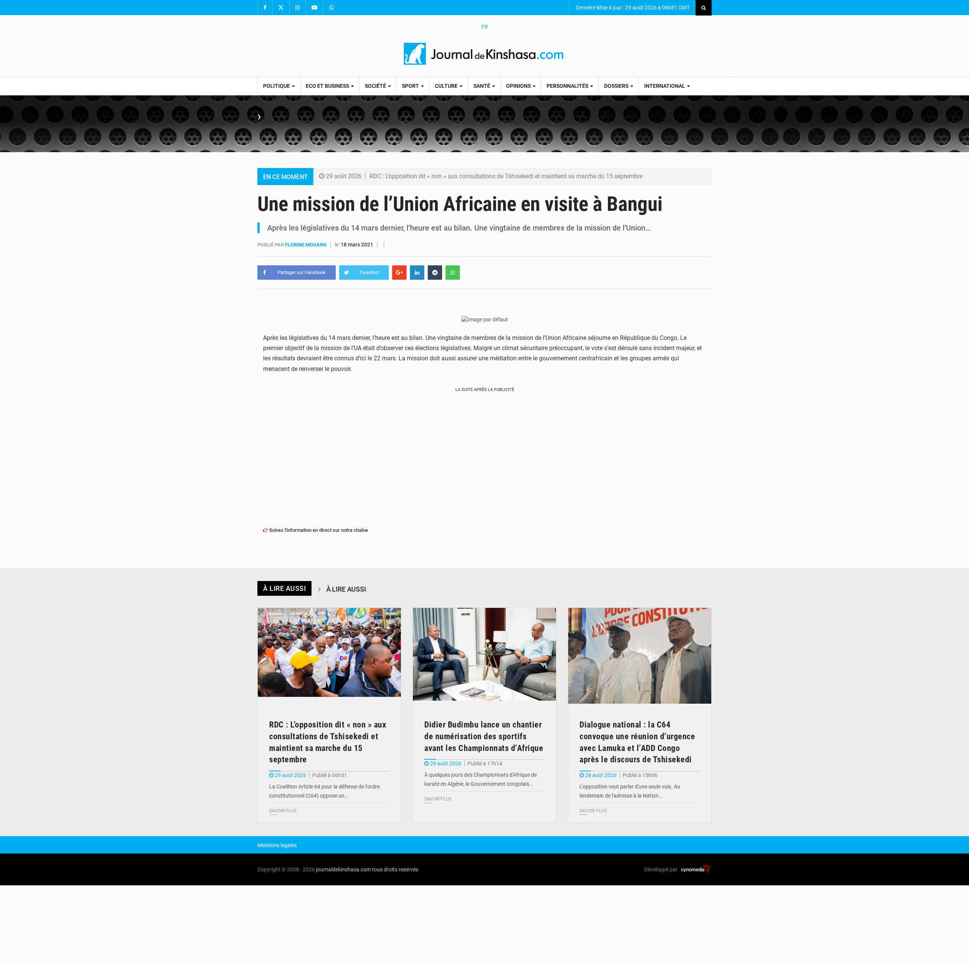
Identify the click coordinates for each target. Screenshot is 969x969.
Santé (482, 86)
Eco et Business (328, 86)
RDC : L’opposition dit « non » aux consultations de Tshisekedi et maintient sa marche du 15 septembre (505, 176)
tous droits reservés (395, 869)
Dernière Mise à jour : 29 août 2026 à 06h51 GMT (632, 8)
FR (484, 27)
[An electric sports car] (329, 656)
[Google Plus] (399, 272)
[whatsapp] (453, 272)
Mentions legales (277, 845)
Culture (447, 86)
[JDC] (484, 53)
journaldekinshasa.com (343, 869)
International (665, 86)
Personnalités (568, 86)
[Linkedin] (417, 272)
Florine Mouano (306, 245)
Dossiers (616, 86)
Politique (277, 86)
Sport (411, 86)
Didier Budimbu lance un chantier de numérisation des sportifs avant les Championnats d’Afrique (483, 736)
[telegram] (435, 272)
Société (376, 86)
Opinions (519, 86)
